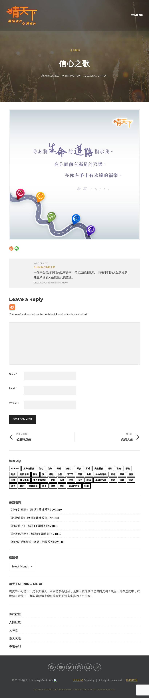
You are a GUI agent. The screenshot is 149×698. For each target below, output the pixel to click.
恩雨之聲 (24, 474)
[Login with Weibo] (12, 307)
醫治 (22, 486)
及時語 (76, 50)
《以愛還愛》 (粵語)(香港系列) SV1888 (34, 517)
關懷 (53, 486)
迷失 (13, 486)
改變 (60, 474)
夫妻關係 (98, 468)
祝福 (71, 480)
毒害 (80, 474)
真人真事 (24, 480)
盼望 (13, 480)
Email (13, 388)
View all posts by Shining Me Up (51, 282)
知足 (53, 480)
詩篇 (122, 480)
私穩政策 (132, 680)
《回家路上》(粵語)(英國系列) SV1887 (33, 525)
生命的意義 (101, 474)
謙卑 (131, 480)
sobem (15, 468)
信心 (41, 468)
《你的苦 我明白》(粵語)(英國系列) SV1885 (37, 541)
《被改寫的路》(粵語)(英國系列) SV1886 (35, 533)
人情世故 (15, 622)
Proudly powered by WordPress (52, 690)
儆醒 (59, 468)
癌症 (122, 474)
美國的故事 (100, 480)
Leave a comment (97, 75)
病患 (113, 474)
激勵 (89, 474)
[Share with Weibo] (11, 248)
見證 (113, 480)
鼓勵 (86, 486)
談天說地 (15, 638)
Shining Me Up (73, 75)
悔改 (35, 474)
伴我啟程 (15, 614)
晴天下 (70, 474)
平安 (128, 468)
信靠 (50, 468)
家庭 (119, 468)
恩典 (13, 474)
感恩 (51, 474)
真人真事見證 (39, 480)
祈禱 (62, 480)
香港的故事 (74, 486)
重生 (44, 486)
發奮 (131, 474)
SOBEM (78, 680)
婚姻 (110, 468)
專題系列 (15, 646)
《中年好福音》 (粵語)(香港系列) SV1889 (35, 509)
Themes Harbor (106, 690)
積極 (88, 480)
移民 (80, 480)
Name (13, 373)
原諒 (79, 468)
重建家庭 (33, 486)
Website (14, 402)
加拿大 (69, 468)
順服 (62, 486)
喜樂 (88, 468)
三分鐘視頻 (28, 468)
